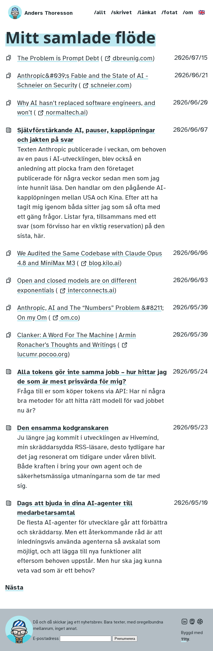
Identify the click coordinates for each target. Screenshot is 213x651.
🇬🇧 (201, 12)
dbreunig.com (132, 58)
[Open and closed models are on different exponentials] (8, 280)
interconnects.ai (90, 290)
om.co (68, 318)
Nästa (14, 587)
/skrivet (121, 12)
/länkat (146, 12)
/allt (100, 12)
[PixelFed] (200, 621)
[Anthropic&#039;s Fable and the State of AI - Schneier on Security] (8, 75)
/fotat (169, 12)
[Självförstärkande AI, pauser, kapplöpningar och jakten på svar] (8, 130)
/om (188, 12)
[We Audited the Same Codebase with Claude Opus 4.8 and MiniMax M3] (8, 253)
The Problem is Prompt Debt (58, 58)
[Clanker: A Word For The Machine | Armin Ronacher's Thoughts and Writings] (8, 335)
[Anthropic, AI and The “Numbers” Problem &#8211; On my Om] (8, 307)
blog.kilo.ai (103, 263)
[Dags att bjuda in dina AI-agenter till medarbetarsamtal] (8, 503)
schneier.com (109, 85)
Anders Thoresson (48, 13)
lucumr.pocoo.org (42, 354)
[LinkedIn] (184, 621)
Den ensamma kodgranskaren (62, 428)
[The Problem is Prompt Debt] (8, 58)
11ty (185, 639)
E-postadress (46, 638)
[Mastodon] (192, 621)
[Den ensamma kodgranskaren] (8, 427)
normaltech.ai (65, 112)
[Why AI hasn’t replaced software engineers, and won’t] (8, 102)
